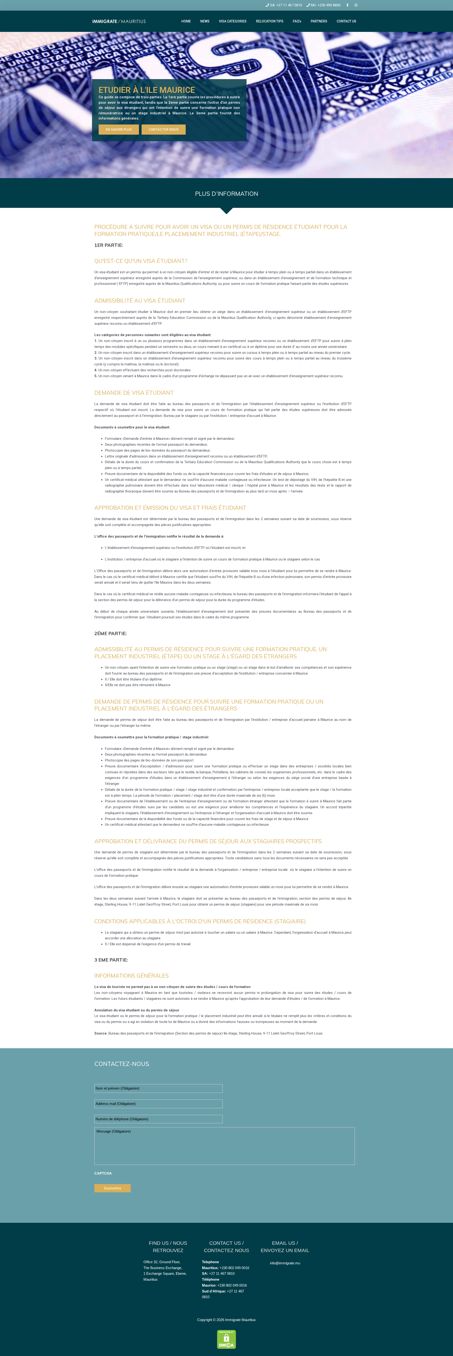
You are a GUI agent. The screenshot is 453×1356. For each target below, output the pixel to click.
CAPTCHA (103, 1173)
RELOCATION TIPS (269, 21)
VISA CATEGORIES (233, 21)
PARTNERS (319, 21)
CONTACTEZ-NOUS (121, 1063)
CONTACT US (346, 21)
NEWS (205, 21)
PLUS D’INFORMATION (226, 193)
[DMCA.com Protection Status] (226, 1339)
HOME (186, 21)
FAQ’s (297, 21)
